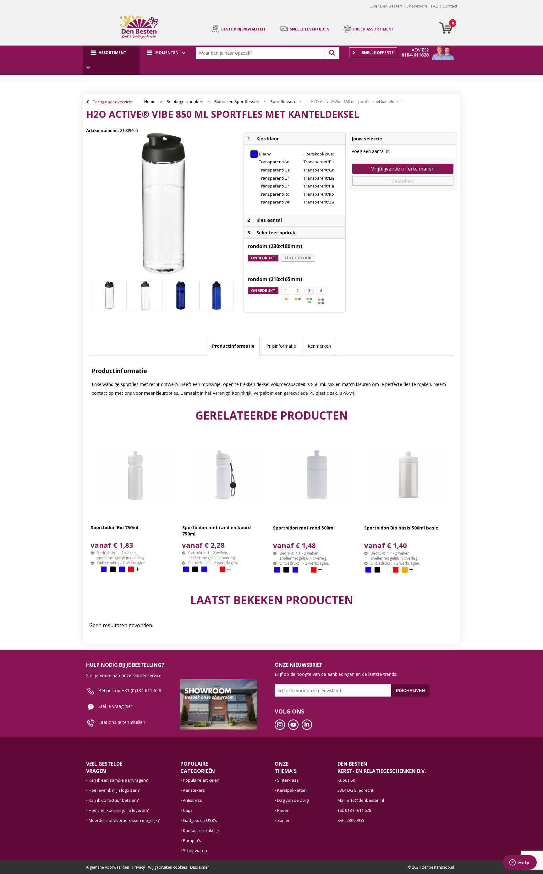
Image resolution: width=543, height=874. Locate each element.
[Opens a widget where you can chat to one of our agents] (519, 863)
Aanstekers (194, 790)
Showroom (416, 6)
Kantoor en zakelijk (201, 830)
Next (466, 10)
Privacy (138, 867)
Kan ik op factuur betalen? (114, 800)
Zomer (283, 820)
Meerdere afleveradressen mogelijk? (124, 820)
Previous (76, 10)
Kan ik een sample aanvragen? (118, 780)
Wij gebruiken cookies (167, 867)
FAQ (435, 6)
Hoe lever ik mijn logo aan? (114, 790)
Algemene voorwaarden (107, 867)
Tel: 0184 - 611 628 (354, 810)
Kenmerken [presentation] (319, 346)
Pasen (283, 810)
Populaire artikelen (201, 780)
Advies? (420, 50)
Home (150, 102)
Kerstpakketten (292, 790)
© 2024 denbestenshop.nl (431, 867)
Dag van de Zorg (293, 800)
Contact (450, 6)
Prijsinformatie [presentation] (281, 346)
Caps (188, 810)
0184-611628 (415, 55)
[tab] (233, 346)
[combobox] (261, 53)
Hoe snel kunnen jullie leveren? (119, 810)
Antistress (192, 800)
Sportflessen (282, 102)
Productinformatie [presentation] (233, 346)
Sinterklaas (288, 780)
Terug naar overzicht (113, 102)
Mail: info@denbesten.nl (360, 800)
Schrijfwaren (195, 850)
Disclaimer (199, 867)
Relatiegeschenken (185, 102)
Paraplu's (192, 840)
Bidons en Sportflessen (236, 102)
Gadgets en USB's (200, 820)
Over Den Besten (386, 6)
